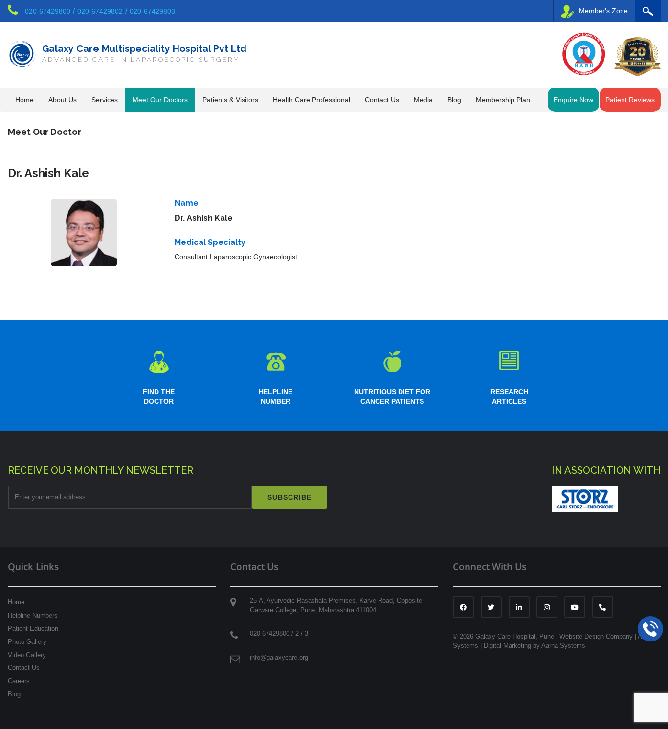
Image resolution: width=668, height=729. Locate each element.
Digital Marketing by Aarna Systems (534, 645)
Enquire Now (573, 100)
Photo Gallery (27, 641)
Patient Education (33, 628)
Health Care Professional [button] (311, 100)
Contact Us (24, 667)
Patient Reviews (630, 100)
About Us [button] (62, 100)
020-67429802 (100, 11)
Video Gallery (27, 655)
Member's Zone (603, 11)
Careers (19, 681)
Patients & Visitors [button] (230, 100)
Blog (454, 100)
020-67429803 (152, 11)
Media (423, 100)
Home (24, 100)
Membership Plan (503, 100)
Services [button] (104, 100)
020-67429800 (47, 11)
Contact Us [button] (382, 100)
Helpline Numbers (33, 615)
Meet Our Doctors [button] (160, 100)
